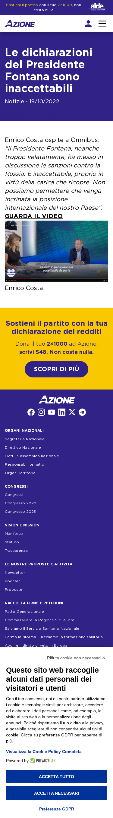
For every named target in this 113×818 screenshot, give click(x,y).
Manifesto (14, 533)
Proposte (13, 589)
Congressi (14, 494)
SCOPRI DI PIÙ (56, 369)
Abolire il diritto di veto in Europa (36, 645)
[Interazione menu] (102, 24)
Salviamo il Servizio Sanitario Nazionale (42, 628)
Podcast (12, 581)
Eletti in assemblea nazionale (32, 456)
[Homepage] (20, 23)
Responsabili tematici (25, 464)
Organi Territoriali (21, 473)
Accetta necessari (56, 793)
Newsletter (15, 572)
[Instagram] (41, 412)
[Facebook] (31, 412)
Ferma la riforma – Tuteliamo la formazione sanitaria (54, 637)
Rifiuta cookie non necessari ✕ (76, 657)
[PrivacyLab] (42, 761)
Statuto (12, 542)
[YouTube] (51, 412)
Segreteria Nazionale (25, 439)
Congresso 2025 (20, 511)
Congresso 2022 (20, 503)
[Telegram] (82, 412)
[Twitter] (72, 412)
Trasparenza (16, 550)
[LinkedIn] (61, 412)
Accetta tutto (56, 776)
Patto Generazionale (24, 611)
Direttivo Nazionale (23, 447)
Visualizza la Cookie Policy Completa (44, 751)
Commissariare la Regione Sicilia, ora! (40, 620)
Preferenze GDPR (56, 809)
